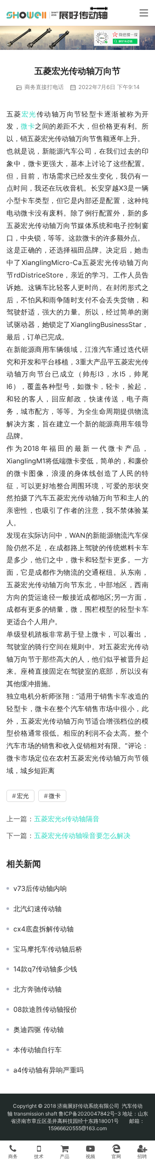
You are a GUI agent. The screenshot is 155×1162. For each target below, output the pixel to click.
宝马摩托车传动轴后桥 (47, 949)
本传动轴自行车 (37, 1050)
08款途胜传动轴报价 (45, 1009)
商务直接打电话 (44, 86)
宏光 (29, 114)
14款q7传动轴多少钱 (45, 969)
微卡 (28, 126)
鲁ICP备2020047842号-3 (90, 1113)
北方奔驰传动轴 (37, 989)
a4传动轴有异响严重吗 (48, 1070)
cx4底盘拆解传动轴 (43, 929)
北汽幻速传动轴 (37, 908)
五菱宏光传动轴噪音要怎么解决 (82, 835)
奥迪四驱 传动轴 (38, 1029)
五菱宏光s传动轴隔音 (66, 818)
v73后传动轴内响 (40, 888)
